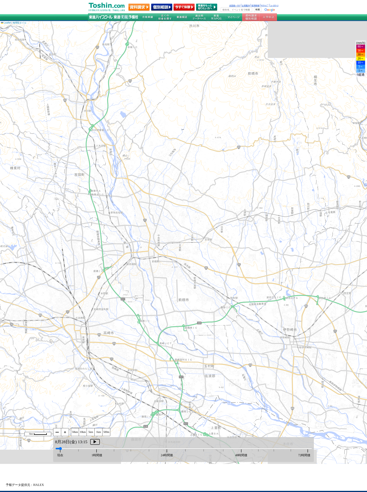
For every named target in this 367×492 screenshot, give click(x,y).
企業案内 (246, 5)
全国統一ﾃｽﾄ (234, 5)
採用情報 (255, 5)
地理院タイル (19, 22)
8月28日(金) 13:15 (71, 441)
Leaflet (7, 22)
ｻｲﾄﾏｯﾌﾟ (264, 5)
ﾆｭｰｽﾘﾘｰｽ (274, 5)
